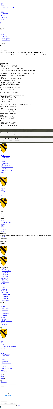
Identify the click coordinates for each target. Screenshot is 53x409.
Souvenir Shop (1, 325)
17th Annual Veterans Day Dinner (6, 40)
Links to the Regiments (5, 296)
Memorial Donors (3, 347)
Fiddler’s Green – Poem (4, 289)
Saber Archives (4, 228)
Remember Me (2, 28)
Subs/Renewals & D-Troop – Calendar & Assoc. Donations (9, 346)
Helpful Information (3, 375)
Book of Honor (3, 155)
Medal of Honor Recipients (4, 277)
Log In (1, 213)
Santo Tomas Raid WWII (5, 292)
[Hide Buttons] (0, 408)
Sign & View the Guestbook (4, 173)
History (2, 18)
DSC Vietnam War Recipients (5, 281)
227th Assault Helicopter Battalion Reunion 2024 (6, 222)
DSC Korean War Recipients (5, 280)
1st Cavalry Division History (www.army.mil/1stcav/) (7, 273)
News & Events (3, 169)
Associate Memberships (5, 20)
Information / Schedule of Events (6, 38)
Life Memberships (4, 42)
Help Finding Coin (3, 220)
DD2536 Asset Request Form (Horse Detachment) (6, 170)
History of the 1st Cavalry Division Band (5, 288)
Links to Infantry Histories (5, 299)
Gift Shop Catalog (3, 189)
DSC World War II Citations (5, 279)
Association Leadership (3, 188)
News (1, 377)
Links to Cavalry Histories (5, 298)
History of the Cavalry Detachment (5, 290)
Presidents (2, 190)
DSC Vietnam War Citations (5, 282)
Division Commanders (4, 275)
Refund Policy (2, 172)
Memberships (2, 19)
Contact (2, 4)
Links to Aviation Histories (5, 297)
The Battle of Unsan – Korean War (6, 293)
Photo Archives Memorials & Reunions (6, 165)
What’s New (3, 320)
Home (2, 3)
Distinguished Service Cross (4, 278)
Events (2, 374)
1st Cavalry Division (3, 403)
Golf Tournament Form (5, 17)
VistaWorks (19, 405)
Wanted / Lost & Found (4, 217)
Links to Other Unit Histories (5, 300)
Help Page (2, 5)
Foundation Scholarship (5, 13)
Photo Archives (3, 161)
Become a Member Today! (3, 236)
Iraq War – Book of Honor (5, 159)
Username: (2, 211)
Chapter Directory (3, 316)
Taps (1, 160)
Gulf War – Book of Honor (5, 309)
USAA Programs (3, 194)
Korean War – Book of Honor (5, 157)
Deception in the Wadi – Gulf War (6, 294)
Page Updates (2, 378)
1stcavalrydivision (7, 403)
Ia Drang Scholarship (4, 36)
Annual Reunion (3, 15)
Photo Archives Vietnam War (5, 163)
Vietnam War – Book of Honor (5, 158)
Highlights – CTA (3, 376)
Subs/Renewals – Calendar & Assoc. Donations (7, 167)
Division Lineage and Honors (5, 274)
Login (0, 22)
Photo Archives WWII (4, 269)
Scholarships (2, 12)
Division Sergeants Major (5, 276)
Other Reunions (3, 216)
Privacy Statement (3, 349)
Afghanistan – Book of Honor (5, 287)
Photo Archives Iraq (4, 164)
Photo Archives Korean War (5, 162)
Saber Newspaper (3, 166)
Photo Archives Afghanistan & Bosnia (6, 271)
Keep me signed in (3, 212)
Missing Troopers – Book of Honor (6, 156)
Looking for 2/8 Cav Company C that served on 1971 (7, 221)
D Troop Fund (4, 168)
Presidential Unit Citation (4, 291)
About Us (2, 11)
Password (1, 27)
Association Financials (3, 342)
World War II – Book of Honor (5, 307)
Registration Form (4, 16)
